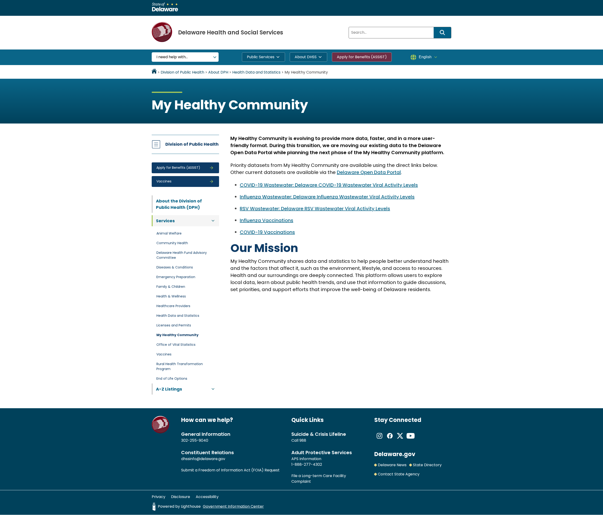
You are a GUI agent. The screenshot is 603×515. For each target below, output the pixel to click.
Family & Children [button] (170, 286)
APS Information (306, 458)
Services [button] (165, 221)
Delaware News (392, 465)
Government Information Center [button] (233, 506)
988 (302, 440)
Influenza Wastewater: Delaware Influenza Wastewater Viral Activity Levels (327, 197)
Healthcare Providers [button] (173, 306)
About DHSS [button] (306, 57)
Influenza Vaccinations (266, 220)
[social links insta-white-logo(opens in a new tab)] (379, 439)
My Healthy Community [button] (177, 335)
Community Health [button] (172, 243)
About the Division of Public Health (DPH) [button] (179, 204)
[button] (185, 167)
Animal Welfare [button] (169, 233)
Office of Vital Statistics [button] (176, 344)
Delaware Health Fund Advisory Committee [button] (181, 255)
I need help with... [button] (172, 57)
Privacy (158, 496)
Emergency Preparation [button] (175, 277)
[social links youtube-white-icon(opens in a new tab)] (410, 439)
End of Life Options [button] (171, 378)
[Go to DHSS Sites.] (154, 72)
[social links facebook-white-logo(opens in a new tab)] (390, 439)
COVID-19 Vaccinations (267, 232)
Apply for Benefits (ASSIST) (362, 57)
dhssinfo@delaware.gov (203, 458)
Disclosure (180, 496)
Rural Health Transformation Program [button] (179, 366)
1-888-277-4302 (306, 464)
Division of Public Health (192, 144)
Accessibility (207, 496)
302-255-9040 (194, 440)
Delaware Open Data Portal (369, 172)
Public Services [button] (260, 57)
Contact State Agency (399, 474)
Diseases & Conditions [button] (174, 267)
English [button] (425, 57)
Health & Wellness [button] (171, 296)
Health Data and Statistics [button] (177, 315)
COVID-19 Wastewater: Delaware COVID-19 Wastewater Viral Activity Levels (329, 185)
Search (444, 32)
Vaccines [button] (163, 354)
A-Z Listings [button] (169, 389)
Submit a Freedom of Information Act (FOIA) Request (230, 470)
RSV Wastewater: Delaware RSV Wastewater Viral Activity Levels (315, 208)
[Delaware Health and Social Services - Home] (160, 432)
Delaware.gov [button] (394, 454)
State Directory (427, 465)
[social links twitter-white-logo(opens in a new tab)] (400, 439)
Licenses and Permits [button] (173, 325)
